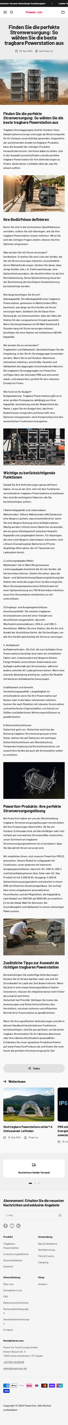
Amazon (42, 1284)
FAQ (5, 1296)
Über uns (8, 1284)
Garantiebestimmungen (16, 1321)
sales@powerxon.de (15, 1368)
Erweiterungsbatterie (16, 1254)
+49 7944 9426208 (13, 1362)
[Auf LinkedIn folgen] (18, 1226)
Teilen (36, 1068)
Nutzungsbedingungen (16, 1311)
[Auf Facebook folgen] (5, 1226)
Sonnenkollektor (13, 1260)
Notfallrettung (46, 1249)
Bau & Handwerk (47, 1243)
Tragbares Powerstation (11, 1245)
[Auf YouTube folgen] (12, 1226)
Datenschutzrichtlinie (15, 1302)
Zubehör (8, 1266)
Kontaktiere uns (12, 1290)
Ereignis (8, 1329)
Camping (43, 1262)
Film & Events (46, 1256)
